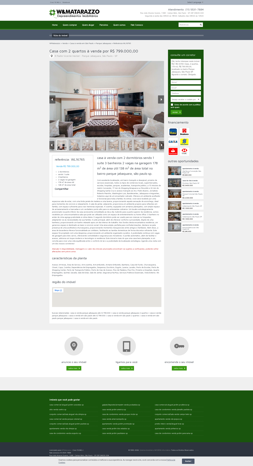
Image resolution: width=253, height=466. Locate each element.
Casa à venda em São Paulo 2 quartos (123, 315)
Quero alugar (88, 25)
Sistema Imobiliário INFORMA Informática (155, 450)
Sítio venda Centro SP (57, 409)
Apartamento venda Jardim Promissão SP (118, 424)
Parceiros (103, 25)
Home (55, 25)
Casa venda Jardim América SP (114, 409)
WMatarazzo (66, 450)
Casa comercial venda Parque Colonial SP (65, 419)
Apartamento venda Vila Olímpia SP (63, 428)
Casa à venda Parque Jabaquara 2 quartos (130, 313)
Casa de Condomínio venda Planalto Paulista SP (173, 409)
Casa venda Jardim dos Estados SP (116, 428)
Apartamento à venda (191, 168)
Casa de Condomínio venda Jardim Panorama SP (174, 433)
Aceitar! (188, 461)
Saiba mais (72, 368)
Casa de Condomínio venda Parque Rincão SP (120, 414)
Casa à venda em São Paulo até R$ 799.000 (87, 315)
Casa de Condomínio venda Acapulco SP (65, 433)
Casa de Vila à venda (190, 180)
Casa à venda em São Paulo (85, 318)
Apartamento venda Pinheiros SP (168, 428)
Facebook (66, 2)
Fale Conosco (137, 25)
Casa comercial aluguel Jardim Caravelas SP (66, 405)
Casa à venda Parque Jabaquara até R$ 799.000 (90, 313)
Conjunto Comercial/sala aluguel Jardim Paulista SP (69, 424)
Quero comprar (70, 25)
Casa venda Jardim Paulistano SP (115, 433)
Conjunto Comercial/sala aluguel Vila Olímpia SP (67, 414)
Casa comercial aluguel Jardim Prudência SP (172, 405)
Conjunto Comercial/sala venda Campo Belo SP (173, 414)
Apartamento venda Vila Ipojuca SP (168, 419)
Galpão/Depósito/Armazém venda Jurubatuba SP (121, 405)
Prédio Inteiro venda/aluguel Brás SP (169, 424)
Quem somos (119, 25)
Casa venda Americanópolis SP (114, 419)
